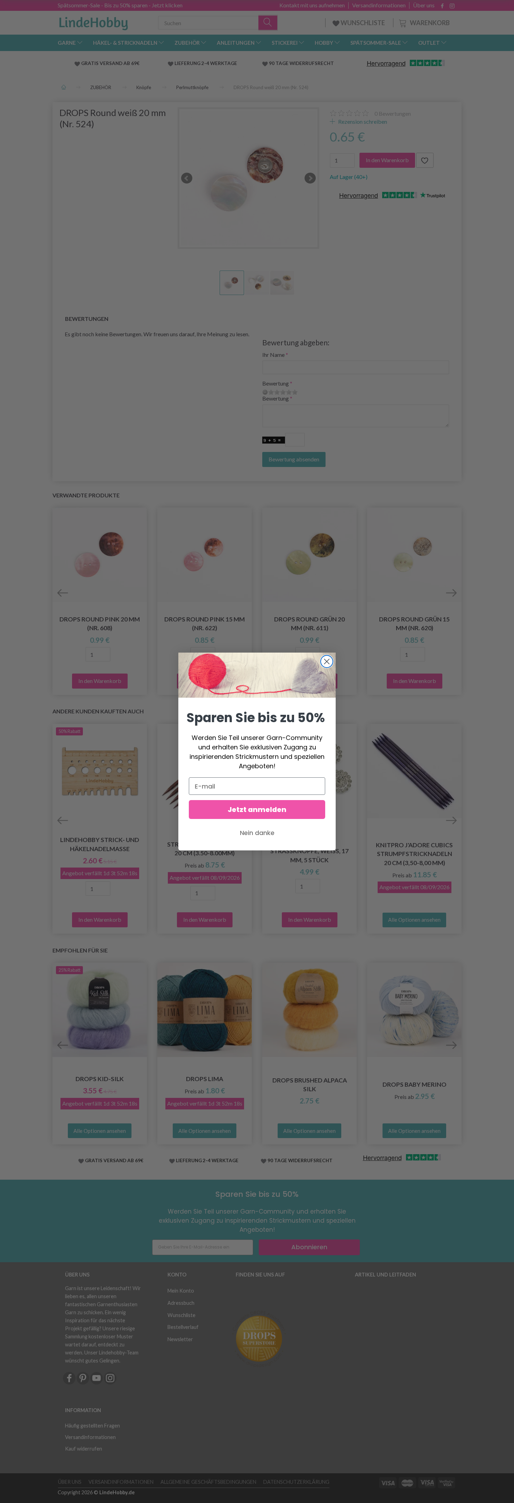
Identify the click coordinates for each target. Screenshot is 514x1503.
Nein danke (257, 832)
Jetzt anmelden (257, 809)
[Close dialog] (327, 661)
